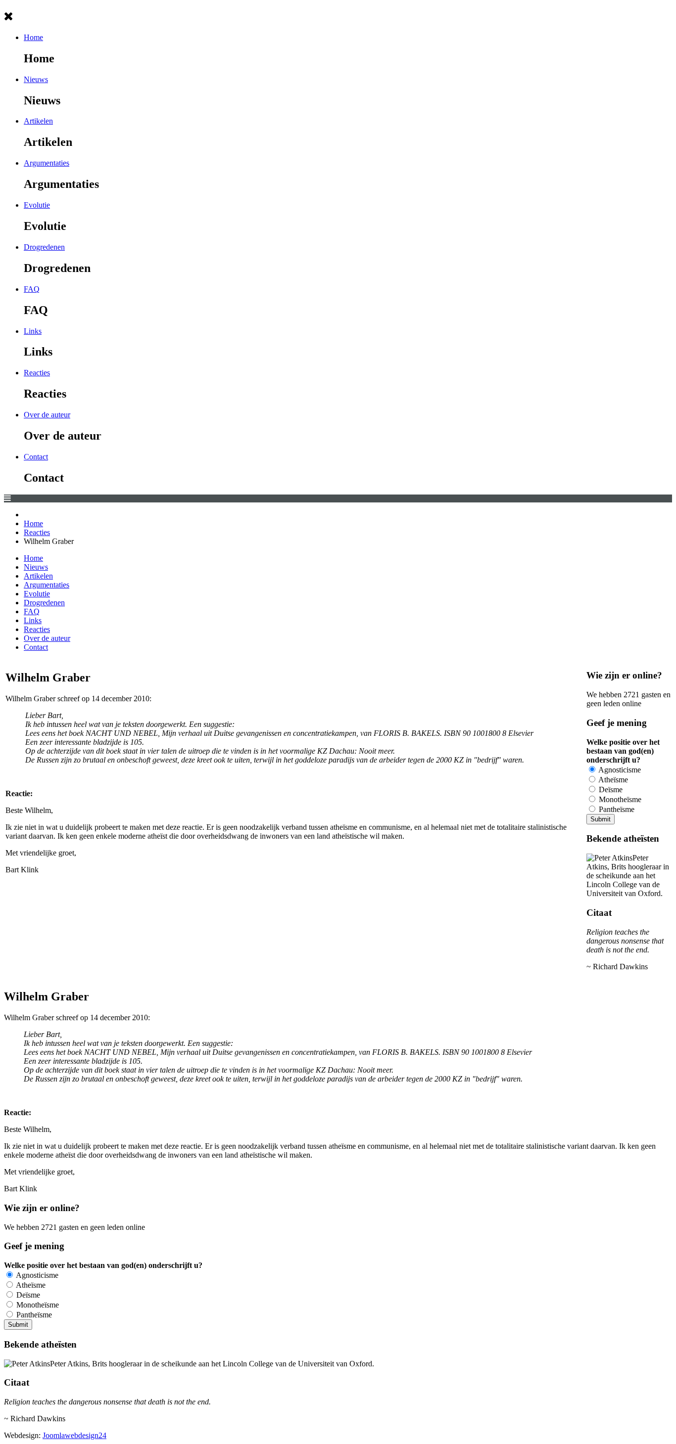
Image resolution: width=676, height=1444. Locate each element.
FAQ (32, 289)
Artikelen (38, 121)
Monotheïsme (619, 799)
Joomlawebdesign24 (74, 1435)
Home (33, 37)
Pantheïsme (615, 809)
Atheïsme (612, 779)
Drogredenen (44, 247)
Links (33, 331)
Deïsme (610, 789)
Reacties (37, 372)
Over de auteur (47, 414)
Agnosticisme (619, 770)
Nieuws (36, 79)
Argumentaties (46, 163)
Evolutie (37, 205)
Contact (36, 456)
